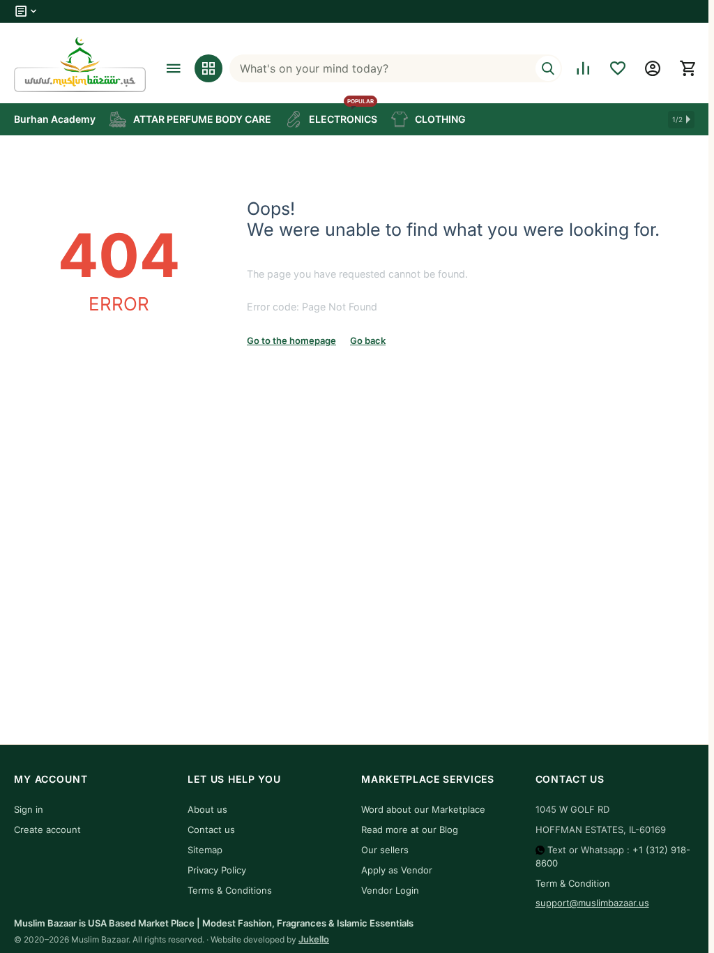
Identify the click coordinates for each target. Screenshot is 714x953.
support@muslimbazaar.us (592, 902)
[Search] (548, 68)
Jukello (313, 939)
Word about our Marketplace (423, 809)
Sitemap (205, 849)
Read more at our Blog (409, 829)
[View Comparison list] (583, 68)
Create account (47, 829)
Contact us (211, 829)
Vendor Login (390, 890)
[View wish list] (618, 68)
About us (207, 809)
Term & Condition (573, 883)
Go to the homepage (291, 340)
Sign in (28, 809)
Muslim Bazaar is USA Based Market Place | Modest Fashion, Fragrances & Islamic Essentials (213, 923)
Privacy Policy (217, 870)
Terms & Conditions (230, 890)
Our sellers (385, 849)
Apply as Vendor (396, 870)
